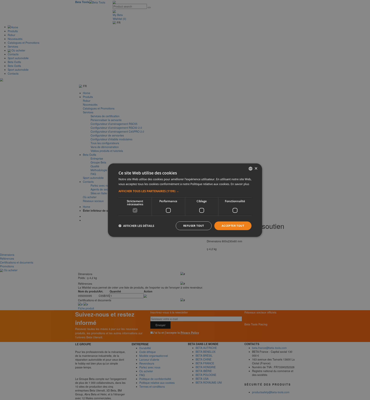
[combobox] (250, 168)
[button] (185, 191)
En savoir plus (240, 184)
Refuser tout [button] (193, 225)
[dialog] (185, 200)
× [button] (255, 168)
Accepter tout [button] (233, 225)
